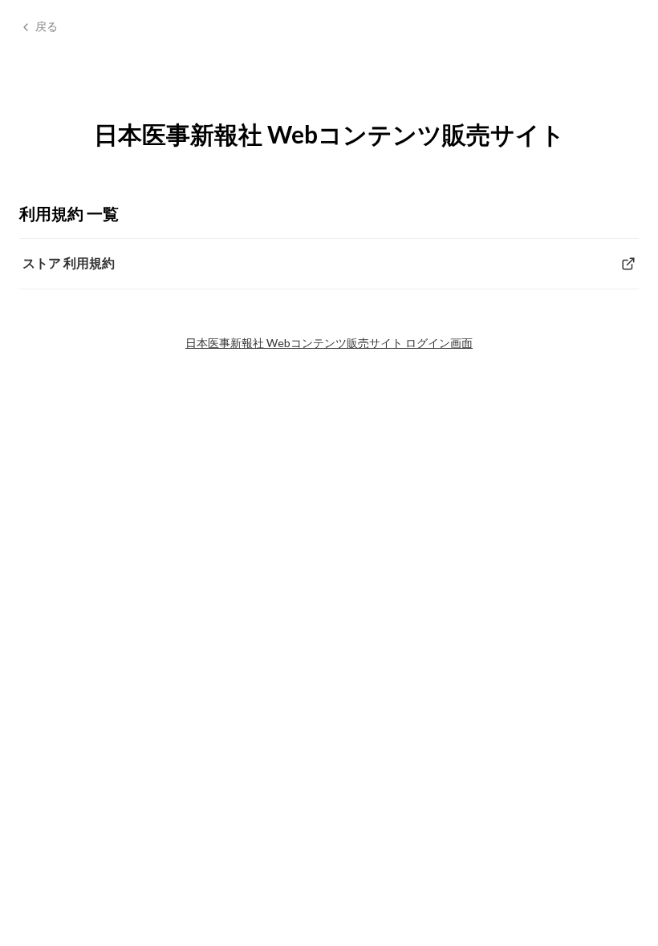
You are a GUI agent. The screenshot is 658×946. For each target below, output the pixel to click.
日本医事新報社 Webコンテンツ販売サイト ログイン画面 (329, 343)
